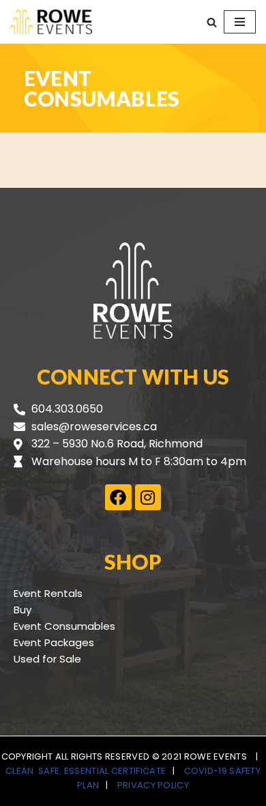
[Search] (212, 22)
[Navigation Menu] (240, 21)
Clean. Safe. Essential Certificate (85, 770)
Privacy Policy (153, 785)
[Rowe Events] (51, 22)
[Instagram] (148, 497)
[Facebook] (118, 497)
